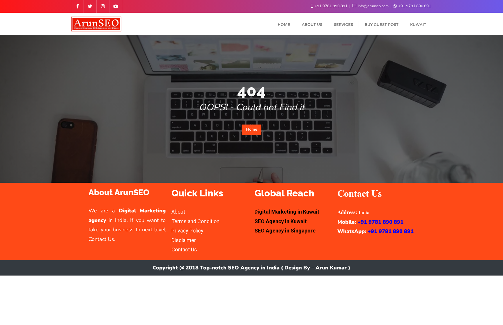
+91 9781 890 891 (331, 6)
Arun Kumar (331, 267)
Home (251, 129)
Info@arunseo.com (373, 6)
